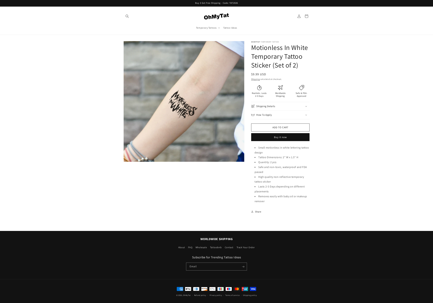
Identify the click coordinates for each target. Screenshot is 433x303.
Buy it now (280, 137)
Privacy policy (216, 295)
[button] (127, 16)
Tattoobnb (216, 247)
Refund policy (200, 295)
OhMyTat (187, 295)
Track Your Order (246, 247)
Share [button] (258, 211)
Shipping (255, 79)
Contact (229, 247)
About (181, 247)
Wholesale (201, 247)
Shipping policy (250, 295)
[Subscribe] (243, 267)
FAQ (190, 247)
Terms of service (232, 295)
